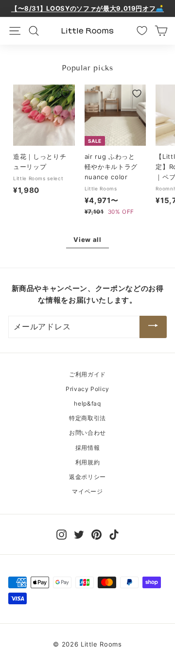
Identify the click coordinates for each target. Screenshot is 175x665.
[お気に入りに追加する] (65, 93)
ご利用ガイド (87, 374)
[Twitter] (79, 533)
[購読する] (153, 327)
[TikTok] (114, 533)
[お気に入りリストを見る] (142, 30)
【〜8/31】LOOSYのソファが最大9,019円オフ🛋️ (87, 8)
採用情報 (87, 447)
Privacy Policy (87, 388)
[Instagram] (61, 533)
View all (87, 239)
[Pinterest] (96, 533)
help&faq (87, 403)
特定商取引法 (87, 418)
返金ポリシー (87, 476)
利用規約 (87, 462)
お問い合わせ (87, 432)
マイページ (87, 491)
